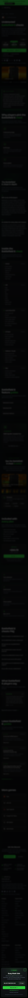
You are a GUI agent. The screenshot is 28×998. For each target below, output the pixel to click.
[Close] (25, 970)
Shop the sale (13, 987)
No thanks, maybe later (14, 992)
